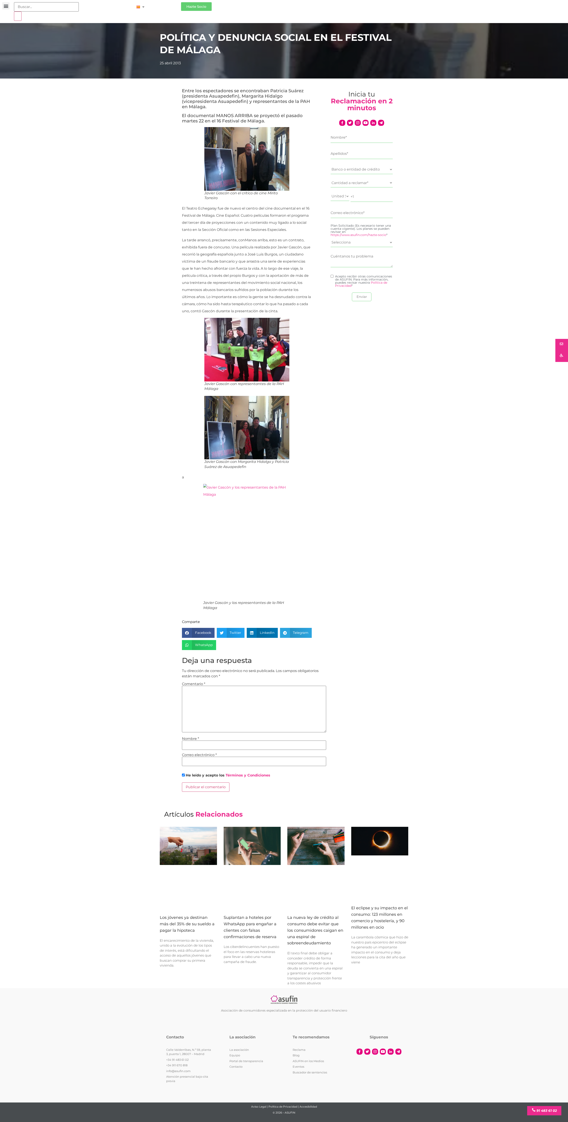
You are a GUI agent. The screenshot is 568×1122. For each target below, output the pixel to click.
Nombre (190, 739)
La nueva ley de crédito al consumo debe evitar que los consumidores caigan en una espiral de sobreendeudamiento (315, 930)
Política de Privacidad (282, 1106)
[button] (6, 6)
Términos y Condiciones (248, 775)
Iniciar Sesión (165, 5)
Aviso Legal (258, 1106)
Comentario (193, 684)
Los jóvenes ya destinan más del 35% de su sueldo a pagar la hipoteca (187, 924)
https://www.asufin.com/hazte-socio (358, 235)
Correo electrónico (199, 755)
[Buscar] (18, 16)
